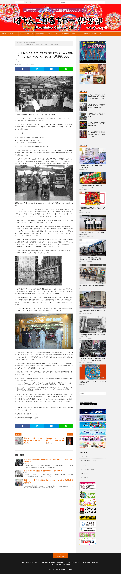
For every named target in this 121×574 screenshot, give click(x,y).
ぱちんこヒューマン (53, 33)
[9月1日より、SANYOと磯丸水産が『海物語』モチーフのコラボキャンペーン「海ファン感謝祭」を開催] (83, 98)
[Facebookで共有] (22, 69)
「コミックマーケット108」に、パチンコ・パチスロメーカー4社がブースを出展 (97, 114)
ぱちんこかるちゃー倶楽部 (65, 569)
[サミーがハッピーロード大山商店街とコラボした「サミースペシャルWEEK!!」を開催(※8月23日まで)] (83, 107)
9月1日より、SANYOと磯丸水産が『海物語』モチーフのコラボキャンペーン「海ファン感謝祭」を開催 (74, 2)
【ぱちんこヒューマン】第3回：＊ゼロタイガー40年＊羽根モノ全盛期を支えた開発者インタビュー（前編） (92, 208)
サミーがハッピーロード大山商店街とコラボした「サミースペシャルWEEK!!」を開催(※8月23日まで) (96, 105)
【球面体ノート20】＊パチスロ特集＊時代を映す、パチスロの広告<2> (32, 440)
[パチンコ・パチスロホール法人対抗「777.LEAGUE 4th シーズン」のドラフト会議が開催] (83, 125)
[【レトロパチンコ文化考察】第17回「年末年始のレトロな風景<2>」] (19, 473)
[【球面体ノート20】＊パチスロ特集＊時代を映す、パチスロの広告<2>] (19, 441)
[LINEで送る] (66, 69)
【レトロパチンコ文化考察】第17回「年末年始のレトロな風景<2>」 (43, 471)
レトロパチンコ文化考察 (26, 33)
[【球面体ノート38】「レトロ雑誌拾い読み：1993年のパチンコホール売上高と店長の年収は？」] (19, 482)
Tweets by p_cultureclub (86, 402)
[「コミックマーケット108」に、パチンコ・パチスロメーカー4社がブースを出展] (83, 116)
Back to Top (60, 556)
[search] (104, 2)
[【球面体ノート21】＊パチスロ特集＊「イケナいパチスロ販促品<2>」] (69, 441)
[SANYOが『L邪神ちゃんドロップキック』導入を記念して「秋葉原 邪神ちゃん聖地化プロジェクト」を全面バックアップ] (83, 134)
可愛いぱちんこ (40, 33)
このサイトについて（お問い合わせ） (92, 33)
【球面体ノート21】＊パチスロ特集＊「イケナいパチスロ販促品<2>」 (55, 440)
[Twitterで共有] (37, 69)
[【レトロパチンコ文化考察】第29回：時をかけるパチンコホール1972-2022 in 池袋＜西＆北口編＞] (19, 462)
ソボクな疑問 (65, 33)
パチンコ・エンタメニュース (9, 33)
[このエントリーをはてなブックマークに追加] (51, 69)
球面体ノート (75, 33)
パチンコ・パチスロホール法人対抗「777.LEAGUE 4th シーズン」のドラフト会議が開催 (96, 123)
